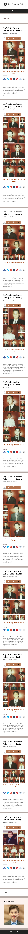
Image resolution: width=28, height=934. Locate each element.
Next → (6, 892)
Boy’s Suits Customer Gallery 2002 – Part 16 (12, 29)
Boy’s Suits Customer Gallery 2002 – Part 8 (12, 743)
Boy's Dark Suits (20, 89)
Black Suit (17, 278)
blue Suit (7, 89)
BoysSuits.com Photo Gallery (16, 86)
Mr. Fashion (21, 283)
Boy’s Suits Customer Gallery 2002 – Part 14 (12, 213)
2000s (5, 86)
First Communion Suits (8, 92)
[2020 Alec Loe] (14, 925)
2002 (9, 86)
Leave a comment (8, 95)
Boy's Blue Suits (13, 89)
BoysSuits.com (19, 90)
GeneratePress (16, 931)
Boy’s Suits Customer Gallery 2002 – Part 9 (12, 656)
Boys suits (13, 90)
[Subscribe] (18, 38)
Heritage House (17, 92)
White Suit (14, 93)
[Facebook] (13, 38)
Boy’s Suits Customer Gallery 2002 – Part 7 (12, 818)
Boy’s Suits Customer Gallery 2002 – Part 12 (12, 383)
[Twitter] (8, 38)
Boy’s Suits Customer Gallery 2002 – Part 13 (12, 296)
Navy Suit (9, 93)
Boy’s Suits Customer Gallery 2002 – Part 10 (12, 572)
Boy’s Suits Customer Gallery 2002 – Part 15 (12, 105)
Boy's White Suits (7, 90)
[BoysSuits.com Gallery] (14, 4)
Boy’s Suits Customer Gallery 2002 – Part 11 (12, 478)
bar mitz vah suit (17, 87)
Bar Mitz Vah (10, 87)
